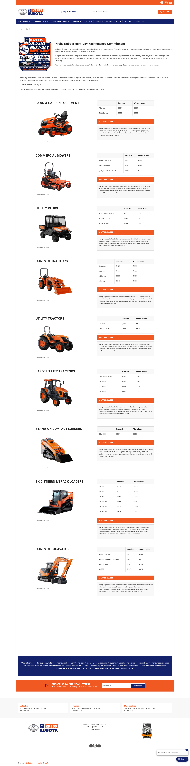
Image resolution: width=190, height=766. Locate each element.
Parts (88, 21)
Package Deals (41, 21)
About (118, 21)
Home (22, 29)
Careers (127, 21)
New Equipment (24, 21)
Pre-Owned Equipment (61, 21)
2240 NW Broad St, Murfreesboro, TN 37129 (139, 708)
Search (166, 12)
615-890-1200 (129, 710)
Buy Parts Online (69, 12)
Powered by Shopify (41, 763)
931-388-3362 (25, 710)
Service (98, 21)
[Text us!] (182, 760)
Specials (77, 21)
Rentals (109, 21)
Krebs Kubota (28, 763)
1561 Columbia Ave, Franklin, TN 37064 (86, 708)
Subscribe (138, 686)
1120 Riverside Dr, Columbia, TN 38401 (33, 708)
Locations (140, 21)
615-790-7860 (77, 710)
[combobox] (131, 12)
